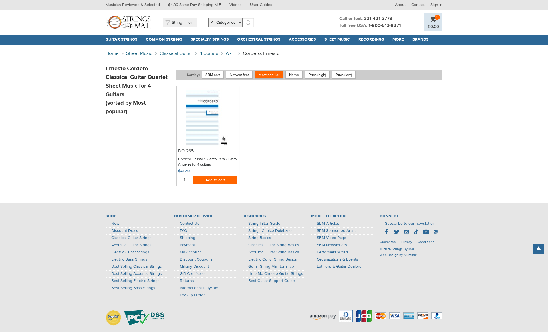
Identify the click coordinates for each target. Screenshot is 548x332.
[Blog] (435, 232)
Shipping (187, 238)
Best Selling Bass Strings (133, 288)
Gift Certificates (193, 274)
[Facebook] (387, 232)
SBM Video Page (331, 238)
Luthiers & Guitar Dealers (339, 267)
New (115, 224)
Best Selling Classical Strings (136, 267)
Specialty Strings (210, 39)
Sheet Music (337, 39)
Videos (235, 5)
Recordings (371, 39)
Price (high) (317, 75)
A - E (230, 53)
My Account (190, 252)
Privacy (406, 242)
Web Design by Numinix (398, 255)
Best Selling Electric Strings (135, 281)
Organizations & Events (337, 259)
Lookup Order (192, 295)
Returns (187, 281)
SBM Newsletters (332, 245)
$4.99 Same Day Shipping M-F (194, 5)
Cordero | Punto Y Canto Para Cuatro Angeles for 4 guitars (207, 162)
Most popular (269, 75)
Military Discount (194, 267)
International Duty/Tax (199, 288)
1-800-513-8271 (384, 25)
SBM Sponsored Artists (337, 231)
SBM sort (213, 75)
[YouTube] (426, 232)
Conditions (426, 242)
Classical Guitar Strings (131, 238)
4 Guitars (209, 53)
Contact (418, 5)
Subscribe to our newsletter (409, 224)
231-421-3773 (378, 19)
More (398, 39)
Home (112, 53)
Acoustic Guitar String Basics (273, 252)
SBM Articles (328, 224)
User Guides (261, 5)
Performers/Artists (333, 252)
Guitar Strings (121, 39)
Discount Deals (124, 231)
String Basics (259, 238)
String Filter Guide (264, 224)
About (400, 5)
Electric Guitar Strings (130, 252)
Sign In (436, 5)
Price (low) (344, 75)
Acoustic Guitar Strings (131, 245)
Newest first (239, 75)
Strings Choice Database (270, 231)
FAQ (183, 231)
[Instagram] (406, 232)
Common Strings (164, 39)
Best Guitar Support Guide (271, 281)
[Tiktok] (416, 232)
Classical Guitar (176, 53)
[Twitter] (396, 232)
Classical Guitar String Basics (273, 245)
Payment (187, 245)
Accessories (302, 39)
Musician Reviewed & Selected (133, 5)
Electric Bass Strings (129, 259)
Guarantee (388, 242)
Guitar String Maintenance (271, 267)
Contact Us (189, 224)
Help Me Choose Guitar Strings (275, 274)
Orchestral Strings (258, 39)
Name (294, 75)
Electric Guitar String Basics (272, 259)
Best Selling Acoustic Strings (136, 274)
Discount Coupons (196, 259)
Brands (420, 39)
